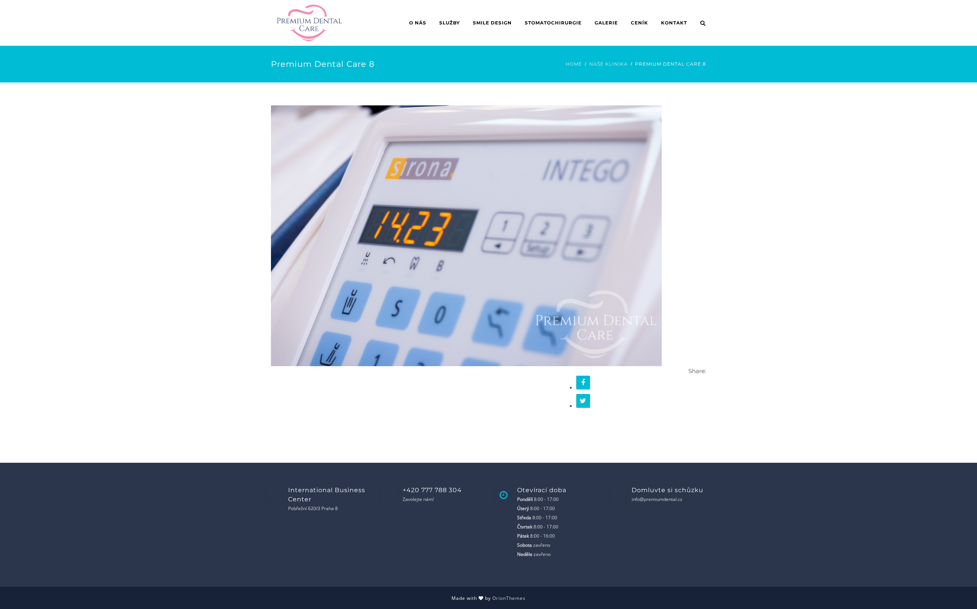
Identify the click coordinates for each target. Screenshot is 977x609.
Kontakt (674, 23)
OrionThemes (509, 598)
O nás (417, 23)
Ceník (639, 23)
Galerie (606, 23)
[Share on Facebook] (583, 382)
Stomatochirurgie (553, 23)
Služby (449, 23)
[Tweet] (583, 401)
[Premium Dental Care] (466, 235)
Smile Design (492, 23)
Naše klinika (608, 64)
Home (574, 64)
